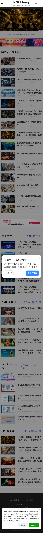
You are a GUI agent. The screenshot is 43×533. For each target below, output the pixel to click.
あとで (9, 273)
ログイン (37, 4)
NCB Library (21, 2)
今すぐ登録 (32, 273)
